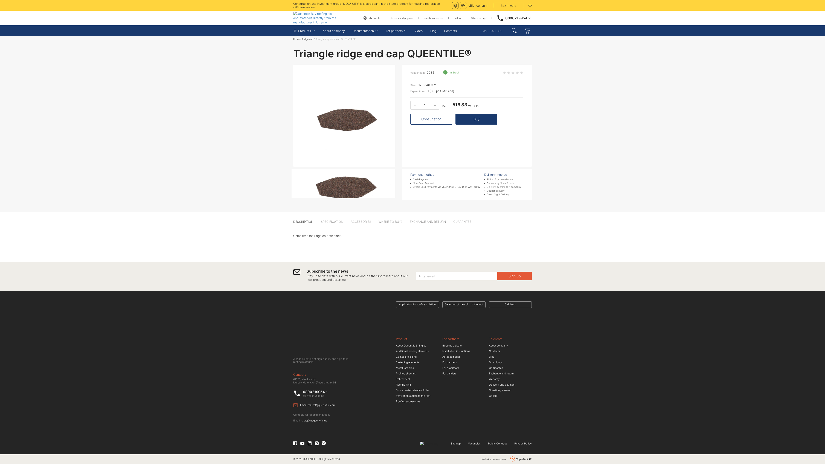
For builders (449, 373)
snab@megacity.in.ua (314, 420)
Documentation (363, 31)
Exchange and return (501, 373)
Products (304, 31)
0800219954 (516, 18)
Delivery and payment (402, 18)
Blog (433, 31)
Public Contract (497, 443)
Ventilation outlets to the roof (413, 395)
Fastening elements (407, 362)
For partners (394, 31)
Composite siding (406, 356)
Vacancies (474, 443)
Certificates (496, 367)
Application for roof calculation (417, 304)
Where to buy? (479, 18)
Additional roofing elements (412, 351)
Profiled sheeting (406, 373)
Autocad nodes (451, 356)
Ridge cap (307, 39)
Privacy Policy (523, 443)
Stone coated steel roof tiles (412, 390)
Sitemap (456, 443)
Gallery (457, 18)
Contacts (450, 31)
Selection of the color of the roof (464, 304)
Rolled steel (403, 379)
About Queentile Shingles (411, 345)
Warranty (494, 379)
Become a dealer (452, 345)
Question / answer (434, 18)
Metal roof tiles (405, 367)
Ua (485, 30)
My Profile (374, 18)
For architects (450, 367)
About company (334, 31)
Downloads (496, 362)
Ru (492, 30)
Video (419, 31)
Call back (510, 304)
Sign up (515, 276)
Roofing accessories (408, 401)
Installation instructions (456, 351)
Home (296, 39)
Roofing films (403, 384)
